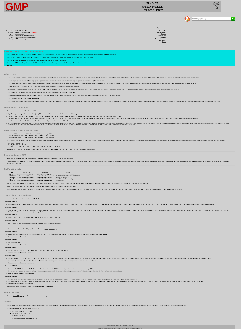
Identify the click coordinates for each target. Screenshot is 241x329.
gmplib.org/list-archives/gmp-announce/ (45, 175)
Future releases (162, 40)
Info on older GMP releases (44, 286)
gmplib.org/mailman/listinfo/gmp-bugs (25, 174)
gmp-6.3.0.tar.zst (50, 135)
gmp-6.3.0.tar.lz (29, 135)
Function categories (161, 32)
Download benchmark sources (27, 35)
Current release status (160, 38)
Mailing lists (163, 37)
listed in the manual (33, 98)
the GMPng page (18, 296)
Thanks (164, 42)
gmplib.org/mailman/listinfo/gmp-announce (26, 175)
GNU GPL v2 (58, 89)
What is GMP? (162, 30)
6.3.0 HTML (18, 30)
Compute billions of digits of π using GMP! (25, 37)
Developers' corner (19, 34)
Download (163, 34)
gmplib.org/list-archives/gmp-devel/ (44, 178)
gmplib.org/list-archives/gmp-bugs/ (44, 174)
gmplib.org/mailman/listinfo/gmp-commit (26, 180)
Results (17, 35)
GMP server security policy (21, 39)
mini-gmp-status (50, 229)
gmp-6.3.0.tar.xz (19, 32)
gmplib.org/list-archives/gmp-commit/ (44, 180)
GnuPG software (107, 140)
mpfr (189, 118)
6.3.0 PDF (24, 30)
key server (119, 140)
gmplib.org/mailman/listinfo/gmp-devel (25, 178)
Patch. (105, 234)
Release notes (27, 32)
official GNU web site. (68, 92)
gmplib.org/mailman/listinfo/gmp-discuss (26, 177)
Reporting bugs (162, 35)
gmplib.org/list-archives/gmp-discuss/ (44, 177)
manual (20, 158)
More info (9, 65)
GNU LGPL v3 (46, 89)
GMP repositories (52, 149)
